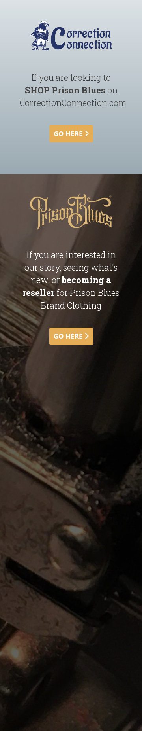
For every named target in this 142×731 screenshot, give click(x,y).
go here (69, 133)
